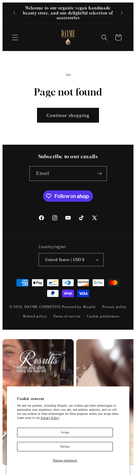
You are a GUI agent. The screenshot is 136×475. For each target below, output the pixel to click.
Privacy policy (114, 307)
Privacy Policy (50, 418)
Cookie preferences (103, 316)
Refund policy (35, 316)
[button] (15, 37)
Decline (65, 446)
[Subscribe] (100, 173)
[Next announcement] (122, 13)
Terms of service (67, 316)
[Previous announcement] (14, 13)
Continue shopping (68, 115)
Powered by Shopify (79, 306)
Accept (65, 432)
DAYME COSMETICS (43, 306)
